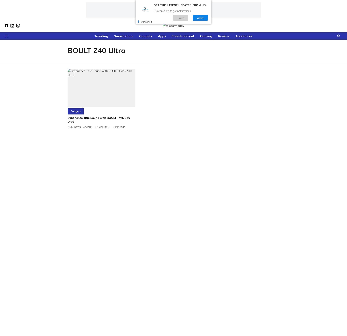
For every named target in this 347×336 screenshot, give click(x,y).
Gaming (206, 36)
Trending (101, 36)
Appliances (243, 36)
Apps (162, 36)
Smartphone (123, 36)
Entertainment (183, 36)
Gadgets (145, 36)
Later (181, 18)
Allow (200, 18)
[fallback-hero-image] (101, 88)
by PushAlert (146, 21)
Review (224, 36)
